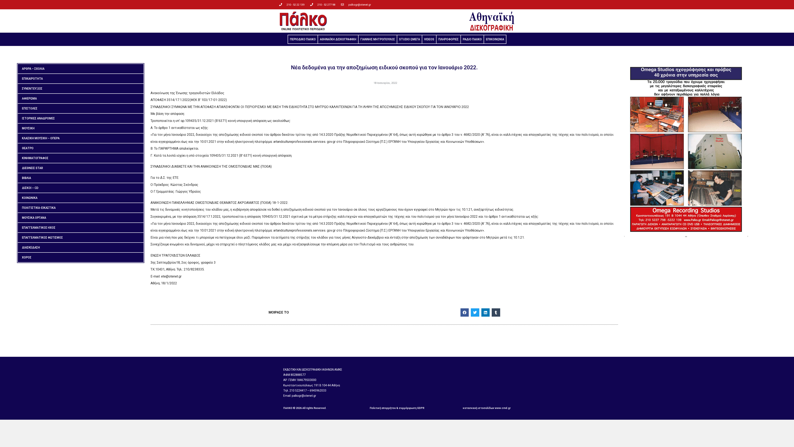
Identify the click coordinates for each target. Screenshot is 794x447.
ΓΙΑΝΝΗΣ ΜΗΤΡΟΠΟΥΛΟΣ (377, 39)
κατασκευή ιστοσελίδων (478, 408)
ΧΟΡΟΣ (26, 257)
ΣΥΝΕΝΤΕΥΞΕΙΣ (32, 88)
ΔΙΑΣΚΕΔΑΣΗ (31, 247)
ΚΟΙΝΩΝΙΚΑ (29, 197)
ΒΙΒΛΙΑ (26, 178)
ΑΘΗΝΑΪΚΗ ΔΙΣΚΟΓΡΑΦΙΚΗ (338, 39)
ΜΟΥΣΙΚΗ (28, 128)
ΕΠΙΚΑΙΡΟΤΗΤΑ (32, 78)
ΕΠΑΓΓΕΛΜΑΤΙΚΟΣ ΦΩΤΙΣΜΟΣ (42, 237)
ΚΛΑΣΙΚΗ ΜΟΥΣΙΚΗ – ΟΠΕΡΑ (41, 138)
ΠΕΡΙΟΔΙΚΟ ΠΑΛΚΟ (303, 39)
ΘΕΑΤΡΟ (27, 148)
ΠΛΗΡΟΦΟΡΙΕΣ (448, 39)
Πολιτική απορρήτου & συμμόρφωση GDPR (397, 408)
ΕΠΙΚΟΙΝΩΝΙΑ (495, 39)
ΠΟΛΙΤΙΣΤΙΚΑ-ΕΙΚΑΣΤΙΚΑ (39, 207)
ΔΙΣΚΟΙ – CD (30, 188)
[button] (464, 312)
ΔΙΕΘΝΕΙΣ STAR (32, 168)
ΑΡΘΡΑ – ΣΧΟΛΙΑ (33, 68)
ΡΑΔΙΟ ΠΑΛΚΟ (472, 39)
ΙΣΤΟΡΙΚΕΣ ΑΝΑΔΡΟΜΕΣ (38, 118)
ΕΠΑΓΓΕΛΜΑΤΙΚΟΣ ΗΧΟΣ (38, 227)
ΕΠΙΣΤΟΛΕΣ (29, 108)
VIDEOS (429, 39)
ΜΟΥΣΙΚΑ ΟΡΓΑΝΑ (34, 217)
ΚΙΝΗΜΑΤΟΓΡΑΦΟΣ (35, 158)
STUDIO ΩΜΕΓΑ (409, 39)
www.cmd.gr (503, 408)
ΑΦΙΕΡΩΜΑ (29, 98)
